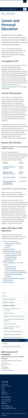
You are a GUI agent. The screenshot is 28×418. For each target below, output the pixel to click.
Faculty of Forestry (8, 261)
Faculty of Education (9, 249)
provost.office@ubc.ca (9, 370)
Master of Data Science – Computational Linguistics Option (9, 183)
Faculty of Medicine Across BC (8, 408)
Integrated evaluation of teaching (12, 334)
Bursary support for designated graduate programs (14, 320)
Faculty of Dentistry (10, 266)
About (4, 296)
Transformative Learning (8, 86)
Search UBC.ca (5, 394)
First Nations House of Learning (12, 251)
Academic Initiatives (8, 302)
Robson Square (5, 405)
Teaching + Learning (11, 12)
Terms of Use (15, 413)
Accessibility (3, 415)
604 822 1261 (5, 367)
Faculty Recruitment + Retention (12, 346)
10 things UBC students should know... (13, 331)
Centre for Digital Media (7, 406)
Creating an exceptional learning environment (12, 309)
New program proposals (10, 323)
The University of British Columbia (10, 3)
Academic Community (9, 299)
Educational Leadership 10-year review (13, 337)
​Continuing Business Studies (13, 255)
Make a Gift (4, 392)
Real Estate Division (10, 259)
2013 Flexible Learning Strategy (17, 75)
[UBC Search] (25, 1)
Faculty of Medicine (10, 268)
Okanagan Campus (6, 401)
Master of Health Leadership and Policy (9, 172)
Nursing (7, 247)
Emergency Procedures (6, 413)
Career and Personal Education (11, 340)
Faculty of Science (8, 282)
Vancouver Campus (6, 399)
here (24, 138)
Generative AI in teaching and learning (13, 316)
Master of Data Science (9, 177)
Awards (5, 343)
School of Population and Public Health (16, 272)
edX (2, 192)
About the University (6, 385)
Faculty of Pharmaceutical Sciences (15, 270)
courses (21, 202)
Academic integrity (8, 313)
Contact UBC (4, 384)
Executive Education (11, 257)
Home (2, 12)
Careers (3, 390)
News (2, 387)
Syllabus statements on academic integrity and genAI (12, 327)
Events (3, 389)
